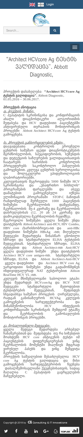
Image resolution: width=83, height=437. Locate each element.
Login (50, 4)
